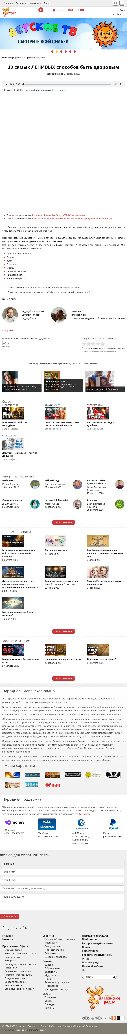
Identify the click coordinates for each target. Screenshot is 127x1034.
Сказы (46, 993)
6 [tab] (75, 51)
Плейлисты (89, 939)
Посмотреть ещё (63, 522)
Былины (49, 1008)
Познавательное (54, 950)
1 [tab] (52, 51)
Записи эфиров (55, 74)
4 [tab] (66, 51)
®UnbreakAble (33, 1030)
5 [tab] (70, 51)
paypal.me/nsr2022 (112, 836)
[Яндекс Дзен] (105, 1018)
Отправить (9, 916)
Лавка (47, 3)
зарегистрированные (115, 348)
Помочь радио (91, 962)
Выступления (52, 946)
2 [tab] (57, 51)
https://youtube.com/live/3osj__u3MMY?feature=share (58, 215)
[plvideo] (118, 1018)
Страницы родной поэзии (19, 989)
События (48, 935)
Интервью (10, 960)
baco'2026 (10, 1030)
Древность (51, 972)
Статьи (47, 961)
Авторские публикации (28, 3)
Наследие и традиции (57, 989)
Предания (50, 997)
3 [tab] (61, 51)
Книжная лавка (13, 985)
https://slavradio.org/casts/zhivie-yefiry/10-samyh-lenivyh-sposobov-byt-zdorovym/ (72, 218)
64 (76, 10)
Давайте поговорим (16, 982)
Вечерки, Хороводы (56, 957)
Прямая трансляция (95, 935)
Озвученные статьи (16, 978)
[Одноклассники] (8, 343)
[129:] (63, 33)
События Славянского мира (60, 939)
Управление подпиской (97, 955)
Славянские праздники (18, 971)
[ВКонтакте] (4, 343)
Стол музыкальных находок (20, 964)
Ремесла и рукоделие (57, 982)
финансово (84, 814)
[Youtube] (92, 1018)
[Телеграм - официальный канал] (84, 1018)
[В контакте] (97, 1018)
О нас (85, 958)
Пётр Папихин (78, 315)
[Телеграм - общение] (88, 1018)
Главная (8, 3)
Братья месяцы (13, 957)
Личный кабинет (93, 966)
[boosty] (114, 1018)
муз (82, 10)
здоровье (8, 330)
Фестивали (51, 942)
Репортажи (11, 967)
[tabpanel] (63, 33)
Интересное (51, 986)
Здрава (49, 965)
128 (70, 10)
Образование (52, 968)
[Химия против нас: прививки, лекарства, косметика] (22, 381)
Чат (114, 14)
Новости (7, 939)
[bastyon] (123, 1018)
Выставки (50, 953)
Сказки (49, 1001)
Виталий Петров (30, 315)
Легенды (50, 1004)
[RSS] (110, 1018)
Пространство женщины (19, 975)
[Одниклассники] (101, 1018)
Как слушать (90, 951)
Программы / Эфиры (15, 946)
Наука (48, 979)
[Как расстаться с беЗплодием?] (105, 381)
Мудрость (50, 975)
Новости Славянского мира (20, 953)
